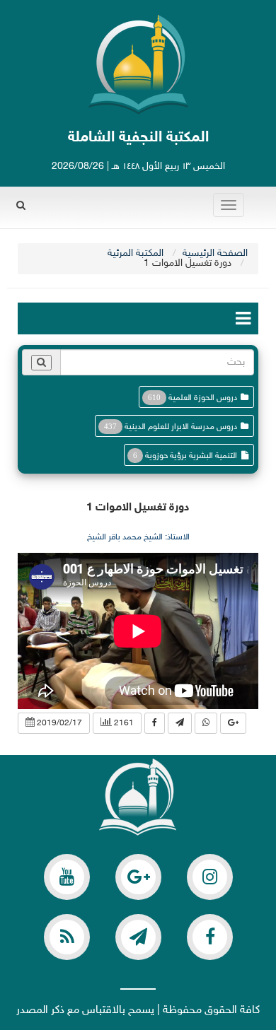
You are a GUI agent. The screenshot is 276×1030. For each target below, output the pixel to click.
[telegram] (138, 937)
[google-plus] (138, 877)
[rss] (67, 937)
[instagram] (210, 877)
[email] (210, 937)
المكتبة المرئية (135, 253)
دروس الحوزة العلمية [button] (202, 398)
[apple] (67, 877)
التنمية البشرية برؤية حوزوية (191, 456)
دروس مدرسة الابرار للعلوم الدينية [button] (181, 427)
